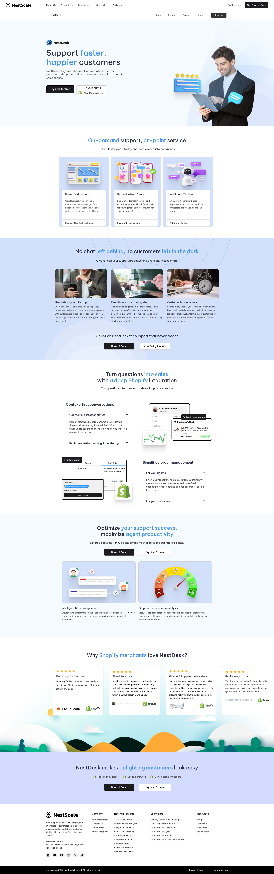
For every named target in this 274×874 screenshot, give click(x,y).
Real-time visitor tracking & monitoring (94, 443)
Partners (117, 5)
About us (51, 5)
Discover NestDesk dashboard (79, 223)
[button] (98, 415)
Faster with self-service (128, 223)
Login (201, 15)
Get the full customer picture (87, 415)
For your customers (158, 501)
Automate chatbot (179, 223)
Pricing (172, 15)
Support (100, 5)
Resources (83, 5)
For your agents (156, 473)
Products (65, 5)
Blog (158, 15)
